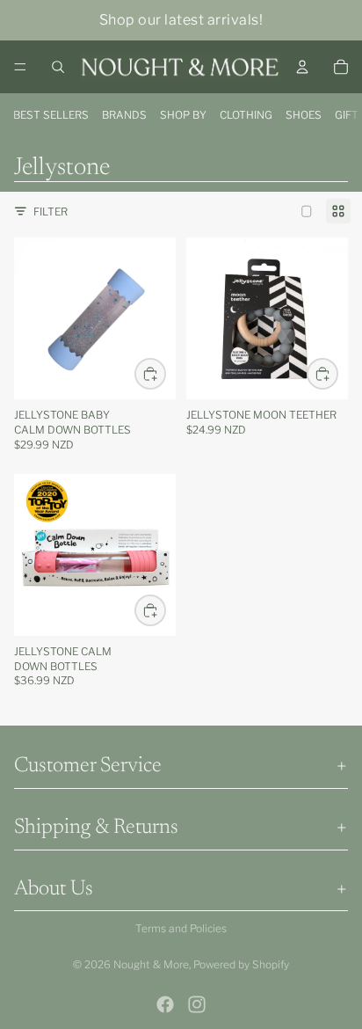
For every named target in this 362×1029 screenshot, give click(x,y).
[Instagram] (196, 1004)
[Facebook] (165, 1004)
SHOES (304, 114)
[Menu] (20, 67)
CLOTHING (246, 114)
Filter (50, 211)
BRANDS (124, 114)
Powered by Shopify (241, 964)
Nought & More (151, 964)
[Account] (302, 66)
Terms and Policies (181, 928)
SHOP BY (183, 114)
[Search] (58, 66)
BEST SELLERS (51, 114)
